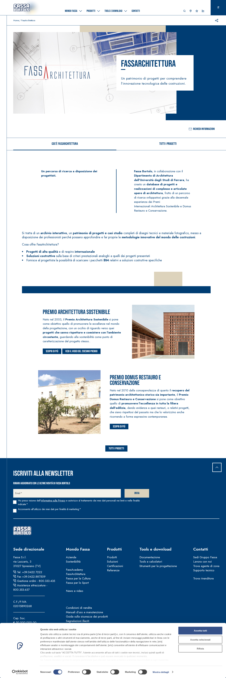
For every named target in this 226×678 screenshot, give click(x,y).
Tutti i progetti (167, 144)
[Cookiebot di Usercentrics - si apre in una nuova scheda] (19, 672)
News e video (74, 591)
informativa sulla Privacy (53, 500)
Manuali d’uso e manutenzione (84, 612)
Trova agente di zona (206, 566)
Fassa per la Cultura (78, 578)
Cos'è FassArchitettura (65, 144)
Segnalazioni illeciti (77, 621)
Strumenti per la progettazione (158, 566)
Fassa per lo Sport (77, 583)
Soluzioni (112, 561)
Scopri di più (52, 351)
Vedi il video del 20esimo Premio (81, 351)
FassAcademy (74, 570)
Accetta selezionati (200, 639)
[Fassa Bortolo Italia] (21, 7)
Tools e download (155, 549)
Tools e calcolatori (150, 561)
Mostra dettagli (161, 672)
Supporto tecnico (203, 570)
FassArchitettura (75, 574)
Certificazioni (115, 566)
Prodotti (114, 549)
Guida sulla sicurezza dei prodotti (87, 616)
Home (16, 20)
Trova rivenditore (203, 578)
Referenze (113, 570)
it (218, 7)
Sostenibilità (73, 561)
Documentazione (149, 557)
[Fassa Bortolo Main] (22, 530)
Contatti (200, 549)
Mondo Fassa (78, 549)
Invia (136, 493)
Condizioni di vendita (79, 608)
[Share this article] (216, 20)
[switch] (86, 671)
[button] (184, 11)
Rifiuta (200, 648)
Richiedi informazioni (204, 129)
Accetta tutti (200, 630)
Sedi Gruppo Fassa (205, 557)
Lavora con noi (202, 561)
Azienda (71, 557)
